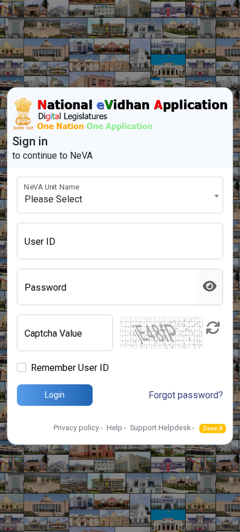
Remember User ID (70, 367)
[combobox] (120, 195)
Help (114, 427)
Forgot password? (186, 395)
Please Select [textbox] (53, 199)
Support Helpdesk (160, 427)
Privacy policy (76, 427)
